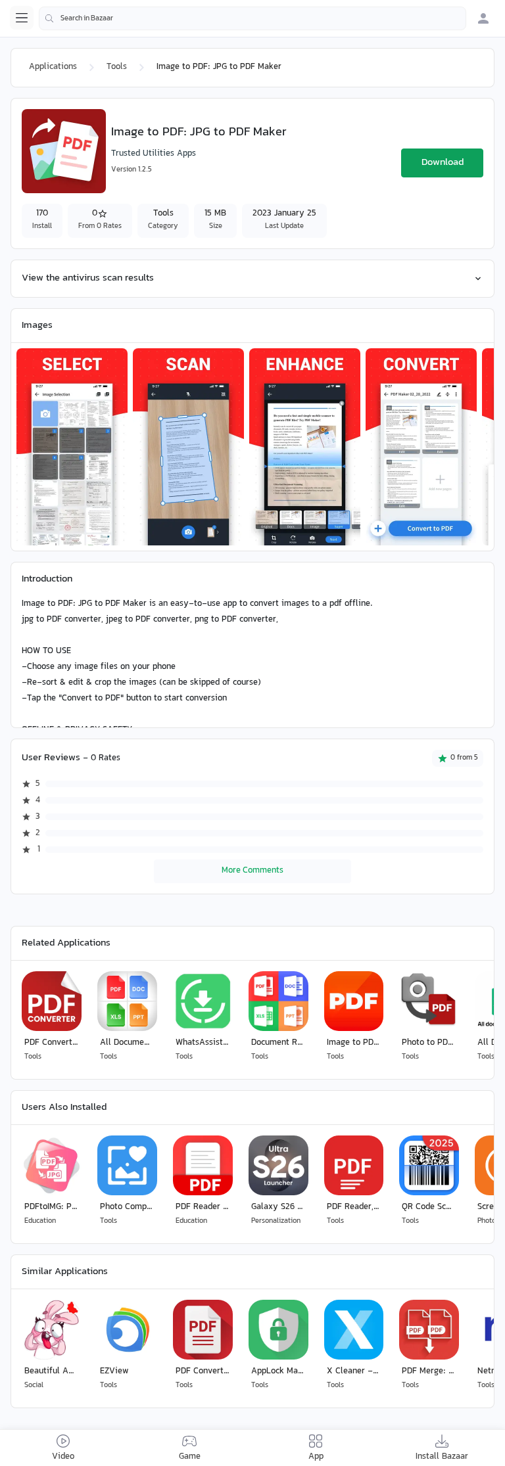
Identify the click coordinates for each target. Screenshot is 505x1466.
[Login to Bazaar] (483, 18)
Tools (117, 67)
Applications (53, 67)
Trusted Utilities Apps (153, 154)
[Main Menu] (22, 18)
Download (442, 162)
